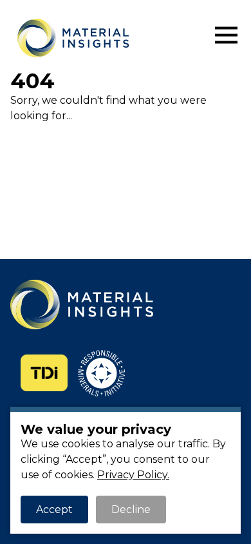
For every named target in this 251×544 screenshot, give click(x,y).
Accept (54, 509)
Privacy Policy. (133, 475)
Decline (131, 509)
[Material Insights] (112, 38)
